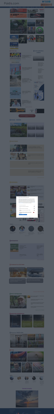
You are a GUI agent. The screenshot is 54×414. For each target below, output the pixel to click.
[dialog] (27, 207)
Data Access (27, 216)
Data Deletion (24, 216)
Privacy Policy (30, 216)
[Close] (36, 197)
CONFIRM (23, 214)
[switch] (34, 206)
